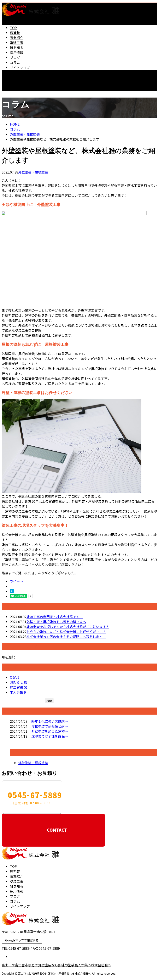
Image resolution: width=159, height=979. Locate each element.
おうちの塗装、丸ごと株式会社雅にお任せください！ (66, 631)
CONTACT (16, 94)
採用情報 (16, 52)
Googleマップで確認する (22, 940)
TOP (13, 27)
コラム (15, 62)
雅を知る (16, 47)
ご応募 (63, 564)
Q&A (14, 677)
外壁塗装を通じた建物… (49, 731)
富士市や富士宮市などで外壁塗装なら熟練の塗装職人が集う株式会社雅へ (56, 964)
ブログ (15, 57)
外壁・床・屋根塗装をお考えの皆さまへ (56, 621)
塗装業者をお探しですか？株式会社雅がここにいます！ (67, 626)
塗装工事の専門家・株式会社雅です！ (54, 616)
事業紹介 (16, 37)
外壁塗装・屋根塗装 (25, 134)
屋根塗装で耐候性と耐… (49, 726)
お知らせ (19, 682)
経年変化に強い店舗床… (49, 721)
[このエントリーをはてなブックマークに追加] (12, 591)
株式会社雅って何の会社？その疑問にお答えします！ (66, 636)
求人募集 (18, 692)
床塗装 (15, 32)
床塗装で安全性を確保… (49, 736)
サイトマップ (20, 67)
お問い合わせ (121, 516)
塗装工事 (16, 42)
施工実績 (19, 687)
